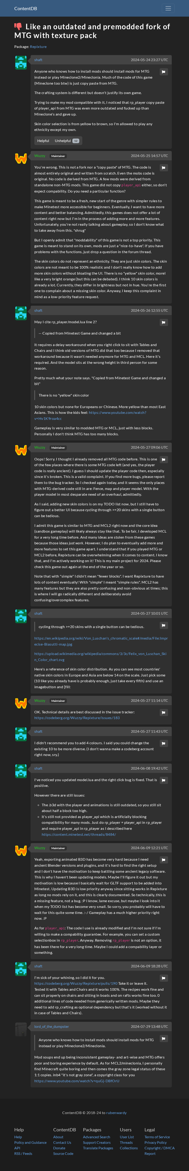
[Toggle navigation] (168, 8)
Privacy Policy (156, 1142)
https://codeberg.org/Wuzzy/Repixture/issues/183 (77, 717)
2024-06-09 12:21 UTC (149, 847)
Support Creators (97, 1142)
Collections (129, 1148)
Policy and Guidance (30, 1142)
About (58, 1137)
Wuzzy (40, 155)
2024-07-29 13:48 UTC (149, 1026)
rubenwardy (116, 1112)
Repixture (38, 46)
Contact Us (62, 1142)
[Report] (164, 71)
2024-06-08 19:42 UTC (149, 768)
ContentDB (25, 8)
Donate (59, 1148)
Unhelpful (66, 140)
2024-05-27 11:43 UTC (149, 731)
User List (127, 1137)
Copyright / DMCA (160, 1148)
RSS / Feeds (23, 1153)
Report (150, 1153)
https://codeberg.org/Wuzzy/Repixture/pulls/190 (75, 983)
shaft (38, 59)
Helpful (43, 140)
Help (18, 1137)
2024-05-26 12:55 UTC (149, 310)
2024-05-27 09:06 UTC (149, 447)
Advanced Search (96, 1137)
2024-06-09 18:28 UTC (149, 966)
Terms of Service (157, 1137)
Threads (126, 1142)
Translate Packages (98, 1148)
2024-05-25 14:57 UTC (149, 155)
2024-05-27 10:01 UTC (149, 613)
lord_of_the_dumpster (51, 1026)
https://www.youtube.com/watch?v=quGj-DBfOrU (77, 1081)
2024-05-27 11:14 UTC (149, 700)
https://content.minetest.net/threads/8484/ (79, 834)
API (17, 1148)
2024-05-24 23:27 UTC (149, 59)
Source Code (63, 1153)
